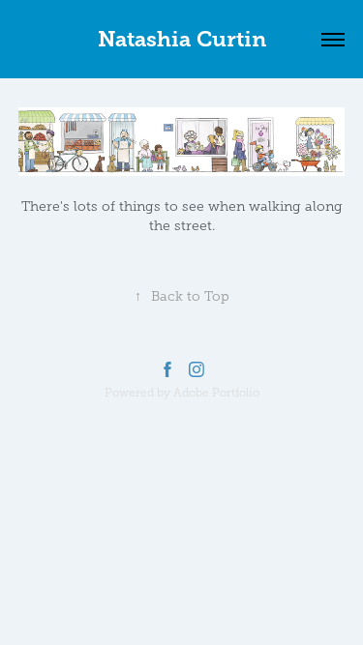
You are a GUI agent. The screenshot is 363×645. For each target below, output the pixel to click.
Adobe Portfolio (216, 392)
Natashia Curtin (182, 39)
